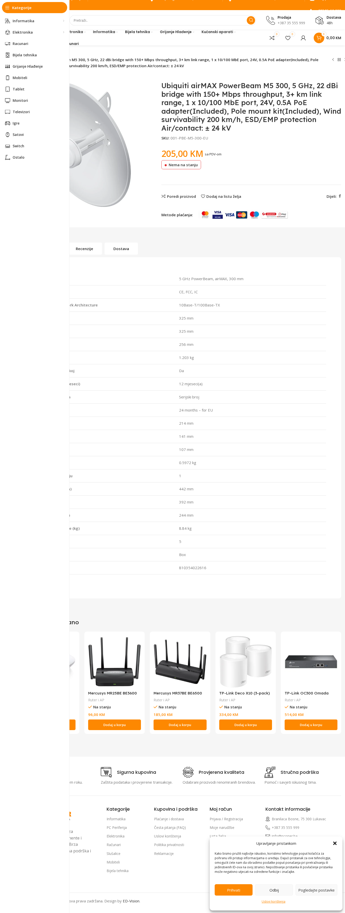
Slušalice (113, 853)
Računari (114, 844)
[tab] (84, 249)
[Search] (251, 20)
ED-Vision (131, 900)
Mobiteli (113, 862)
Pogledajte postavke (316, 890)
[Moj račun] (303, 38)
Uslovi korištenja (273, 901)
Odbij (274, 890)
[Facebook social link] (340, 196)
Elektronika (116, 836)
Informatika (116, 818)
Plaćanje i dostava (169, 818)
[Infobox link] (128, 772)
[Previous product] (333, 60)
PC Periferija (117, 827)
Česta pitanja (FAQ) (170, 827)
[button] (334, 843)
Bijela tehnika (118, 870)
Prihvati (233, 890)
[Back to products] (339, 60)
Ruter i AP (96, 700)
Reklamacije (164, 853)
